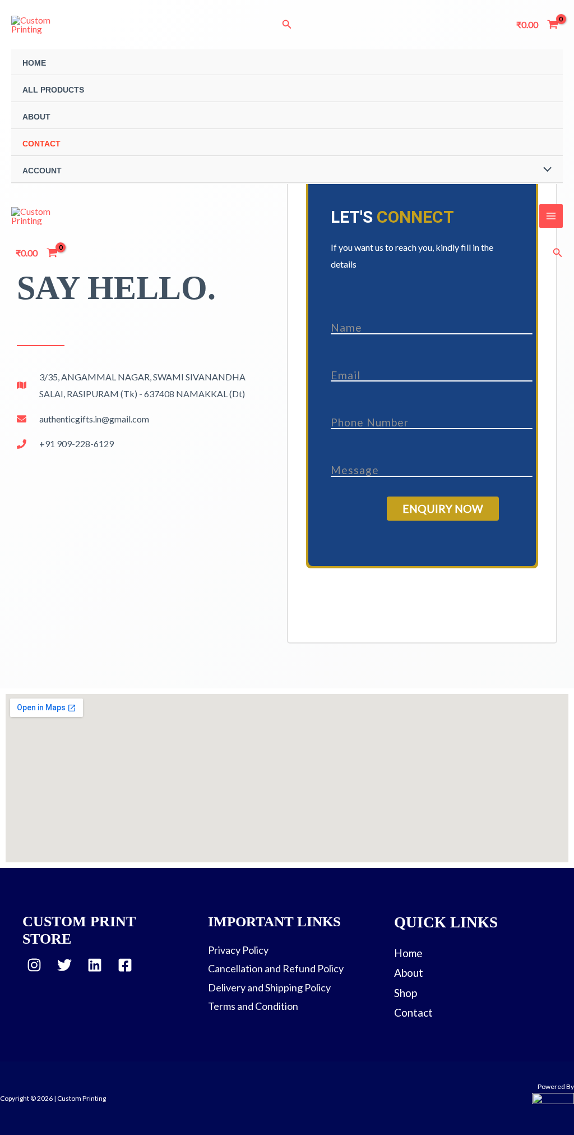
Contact (41, 143)
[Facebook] (125, 965)
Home (34, 62)
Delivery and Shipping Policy (269, 987)
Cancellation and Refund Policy (276, 968)
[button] (287, 24)
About (36, 116)
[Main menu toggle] (551, 216)
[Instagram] (34, 965)
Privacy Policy (238, 950)
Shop (405, 992)
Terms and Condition (253, 1006)
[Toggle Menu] (544, 170)
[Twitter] (64, 965)
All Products (53, 89)
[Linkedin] (95, 965)
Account (42, 170)
